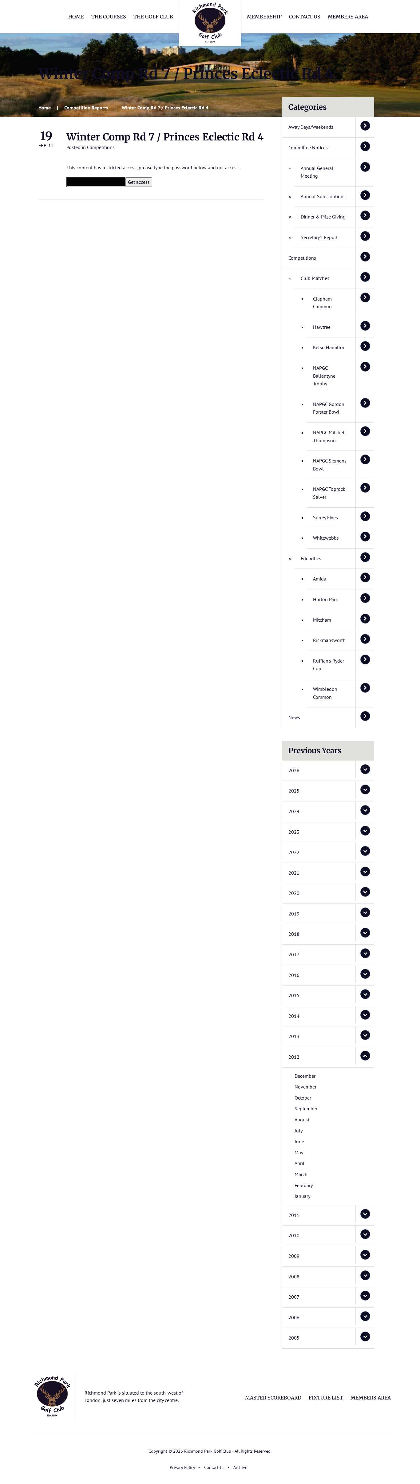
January (302, 1196)
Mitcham (322, 620)
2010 (293, 1235)
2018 (293, 934)
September (306, 1108)
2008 (293, 1276)
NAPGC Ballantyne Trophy (324, 376)
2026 (293, 770)
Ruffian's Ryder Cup (328, 665)
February (304, 1185)
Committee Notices (308, 147)
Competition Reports (86, 107)
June (299, 1141)
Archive (240, 1467)
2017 (293, 954)
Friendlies (311, 558)
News (294, 717)
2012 (293, 1057)
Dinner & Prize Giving (323, 217)
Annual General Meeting (317, 172)
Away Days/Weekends (310, 127)
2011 (293, 1215)
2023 (293, 832)
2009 (293, 1256)
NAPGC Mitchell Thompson (329, 436)
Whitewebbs (326, 538)
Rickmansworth (329, 640)
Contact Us (304, 17)
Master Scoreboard (273, 1398)
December (305, 1076)
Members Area (348, 17)
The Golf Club (153, 17)
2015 (293, 995)
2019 (293, 914)
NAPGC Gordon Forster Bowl (328, 408)
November (305, 1087)
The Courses (108, 17)
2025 (293, 791)
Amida (319, 579)
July (299, 1131)
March (301, 1174)
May (299, 1152)
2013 (293, 1036)
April (299, 1163)
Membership (264, 17)
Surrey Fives (325, 517)
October (303, 1098)
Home (76, 17)
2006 (293, 1317)
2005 (293, 1338)
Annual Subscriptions (323, 196)
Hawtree (322, 327)
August (302, 1119)
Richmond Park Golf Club (210, 23)
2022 (293, 852)
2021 (293, 873)
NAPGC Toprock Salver (329, 493)
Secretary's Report (319, 237)
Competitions (101, 147)
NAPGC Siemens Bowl (330, 465)
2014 (293, 1016)
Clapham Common (322, 303)
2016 (293, 975)
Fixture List (326, 1398)
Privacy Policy (182, 1467)
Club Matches (315, 278)
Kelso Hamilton (329, 347)
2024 (293, 811)
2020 (293, 893)
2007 (293, 1297)
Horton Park (325, 599)
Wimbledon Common (325, 693)
